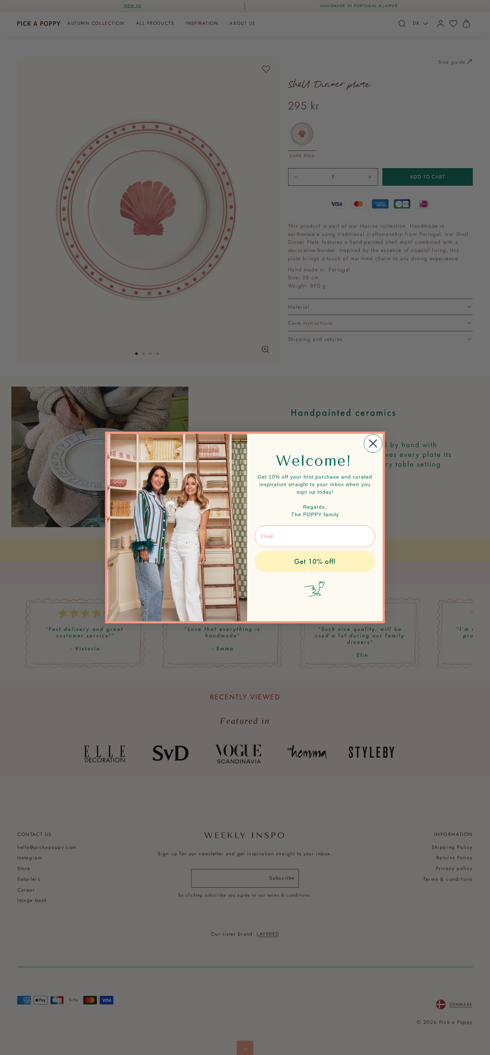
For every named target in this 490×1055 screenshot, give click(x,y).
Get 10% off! (315, 561)
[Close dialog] (373, 443)
